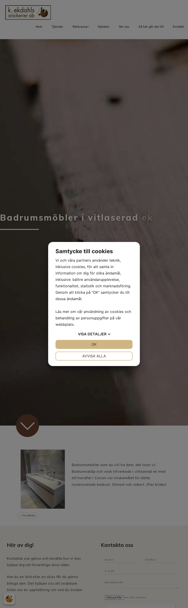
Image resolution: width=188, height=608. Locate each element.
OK (94, 344)
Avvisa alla (94, 356)
